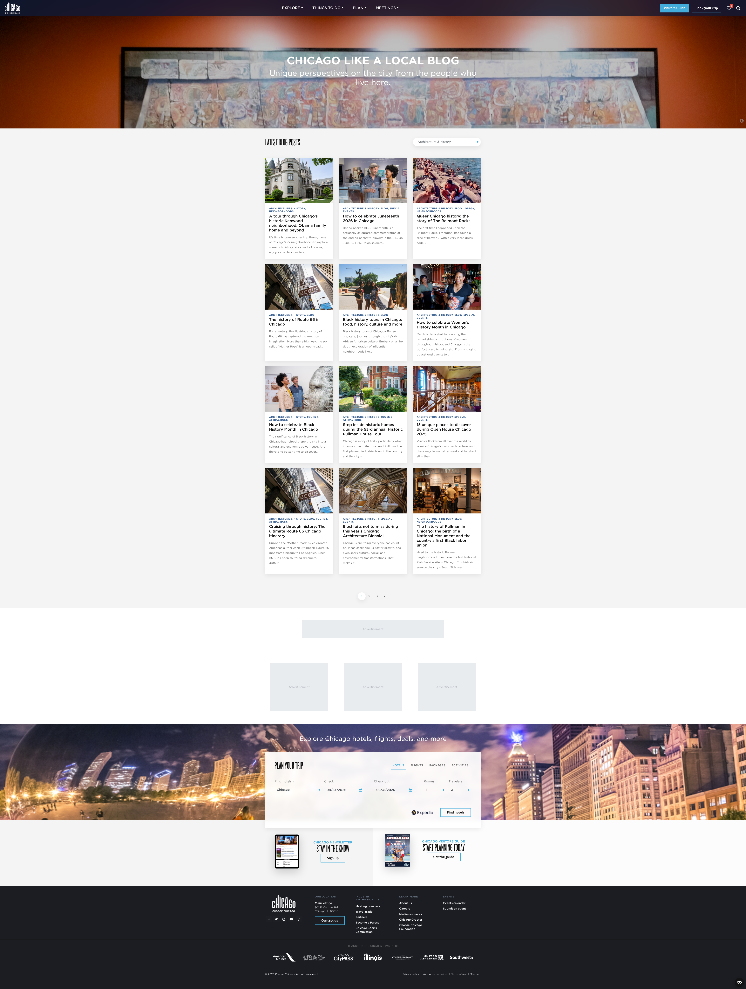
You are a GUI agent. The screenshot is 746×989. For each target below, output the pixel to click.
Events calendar (454, 903)
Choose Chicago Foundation (410, 927)
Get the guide (443, 857)
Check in (330, 781)
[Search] (738, 8)
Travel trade (364, 911)
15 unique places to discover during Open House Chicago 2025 (444, 429)
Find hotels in (285, 781)
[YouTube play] (291, 919)
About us (405, 903)
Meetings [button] (386, 8)
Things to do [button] (326, 8)
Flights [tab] (416, 765)
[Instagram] (284, 919)
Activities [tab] (459, 765)
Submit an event (454, 908)
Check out (382, 781)
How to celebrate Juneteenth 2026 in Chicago (371, 218)
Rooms (429, 781)
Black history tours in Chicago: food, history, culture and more (372, 321)
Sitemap (475, 974)
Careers (404, 908)
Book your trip (706, 8)
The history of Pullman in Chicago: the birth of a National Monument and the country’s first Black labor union (444, 535)
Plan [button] (358, 8)
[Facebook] (269, 919)
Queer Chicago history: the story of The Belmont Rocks (444, 218)
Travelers (455, 781)
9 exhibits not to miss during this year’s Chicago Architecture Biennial (370, 531)
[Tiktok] (299, 919)
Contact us (329, 920)
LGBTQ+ (469, 208)
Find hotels (455, 812)
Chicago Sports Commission (366, 929)
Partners (361, 917)
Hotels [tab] (398, 765)
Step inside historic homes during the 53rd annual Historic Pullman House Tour (373, 429)
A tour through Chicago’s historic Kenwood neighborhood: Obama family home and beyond (297, 223)
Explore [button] (291, 8)
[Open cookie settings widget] (739, 982)
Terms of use (458, 974)
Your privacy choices (435, 974)
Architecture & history (434, 142)
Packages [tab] (437, 765)
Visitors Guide (674, 8)
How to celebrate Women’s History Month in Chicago (443, 324)
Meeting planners (368, 906)
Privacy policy (411, 974)
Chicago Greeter (410, 919)
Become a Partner (368, 922)
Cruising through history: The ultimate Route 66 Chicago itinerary (297, 531)
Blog (384, 208)
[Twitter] (276, 919)
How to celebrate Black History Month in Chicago (293, 427)
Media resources (410, 914)
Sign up (333, 858)
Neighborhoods (281, 211)
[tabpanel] (373, 798)
